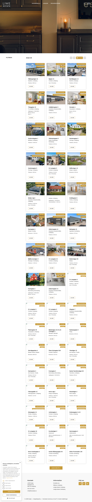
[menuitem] (36, 3)
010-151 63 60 (30, 488)
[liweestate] (6, 4)
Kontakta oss (56, 483)
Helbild (71, 58)
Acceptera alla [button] (11, 491)
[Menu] (88, 3)
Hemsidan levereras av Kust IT (49, 499)
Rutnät (80, 57)
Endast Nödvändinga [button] (11, 495)
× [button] (20, 462)
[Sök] (84, 3)
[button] (11, 498)
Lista (74, 58)
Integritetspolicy (37, 499)
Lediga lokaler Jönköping (59, 489)
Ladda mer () (56, 468)
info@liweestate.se (32, 490)
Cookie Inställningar (63, 499)
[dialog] (11, 481)
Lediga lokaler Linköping (59, 487)
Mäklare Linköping (57, 485)
